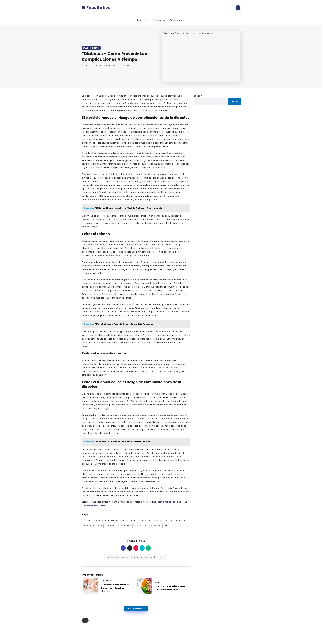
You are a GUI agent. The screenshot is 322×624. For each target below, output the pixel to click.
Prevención (154, 526)
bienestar (87, 520)
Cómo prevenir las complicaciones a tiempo (116, 520)
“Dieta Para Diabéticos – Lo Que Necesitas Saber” (170, 588)
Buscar (198, 95)
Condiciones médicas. (151, 520)
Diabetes (110, 526)
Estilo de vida (140, 526)
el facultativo (124, 526)
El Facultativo (96, 8)
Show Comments (136, 609)
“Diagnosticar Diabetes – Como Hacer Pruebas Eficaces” (115, 588)
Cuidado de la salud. (92, 526)
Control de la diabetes (176, 520)
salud (166, 526)
